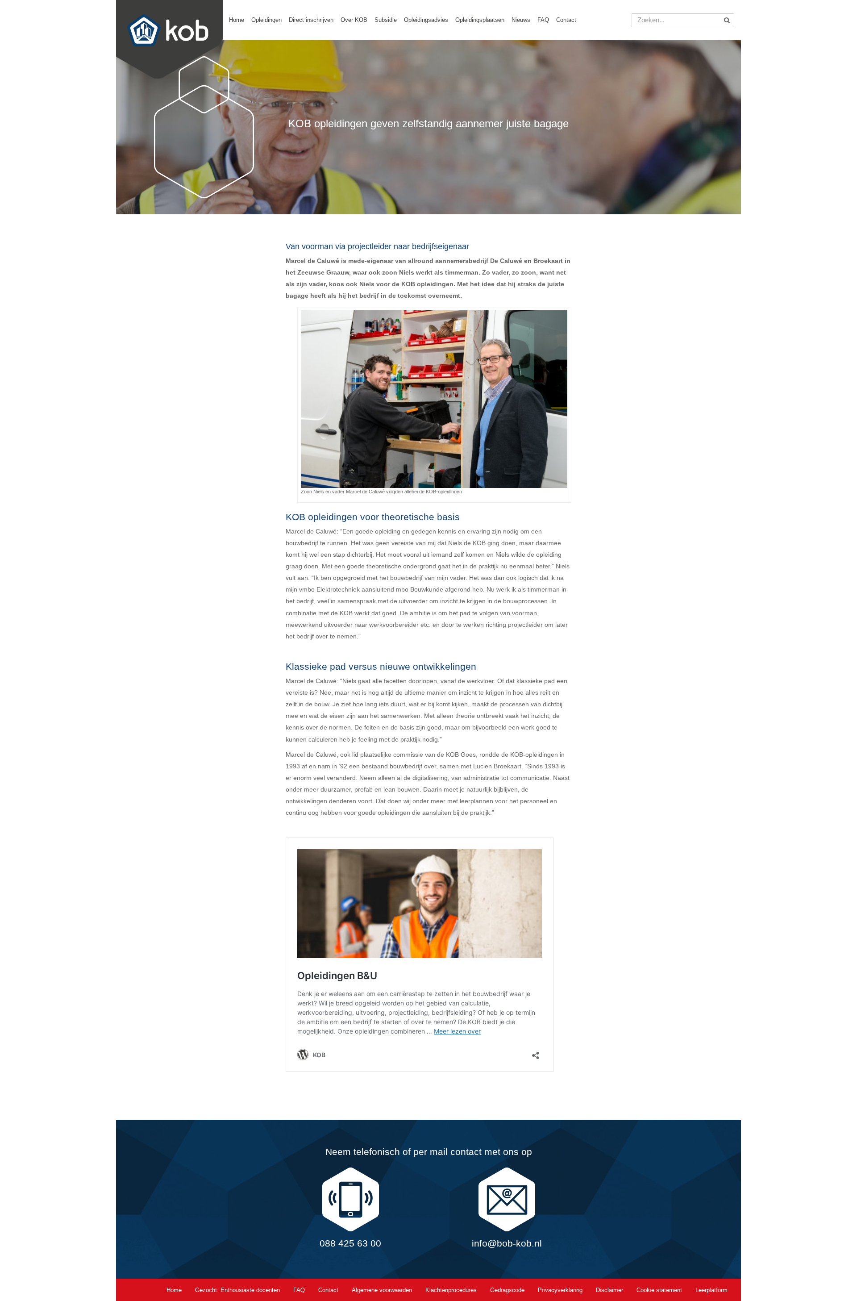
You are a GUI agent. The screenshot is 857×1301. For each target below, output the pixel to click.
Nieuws (521, 20)
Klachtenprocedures (451, 1290)
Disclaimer (609, 1290)
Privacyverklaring (560, 1290)
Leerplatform (711, 1290)
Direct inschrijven (311, 20)
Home (236, 20)
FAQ (543, 20)
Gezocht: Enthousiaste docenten (237, 1290)
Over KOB (354, 20)
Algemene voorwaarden (382, 1290)
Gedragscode (507, 1290)
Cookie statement (659, 1290)
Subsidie (385, 20)
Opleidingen (266, 20)
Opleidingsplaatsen (479, 20)
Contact (566, 20)
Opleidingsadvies (426, 20)
